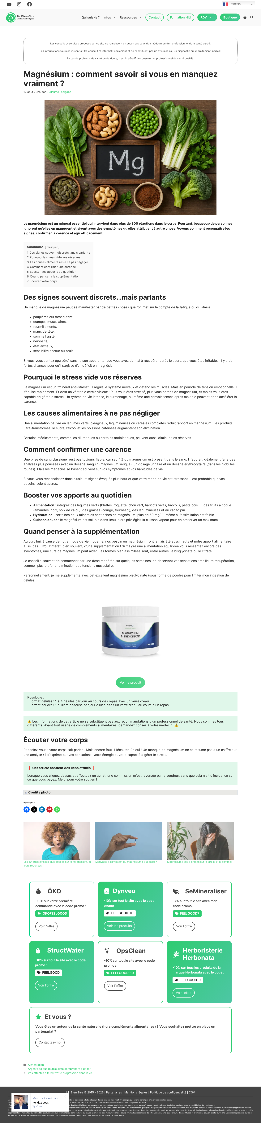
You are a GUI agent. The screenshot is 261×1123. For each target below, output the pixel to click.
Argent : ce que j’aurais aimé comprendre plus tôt (59, 1068)
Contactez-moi (50, 1042)
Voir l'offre (46, 926)
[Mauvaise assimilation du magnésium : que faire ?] (129, 841)
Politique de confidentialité (168, 1092)
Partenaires (114, 1092)
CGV (192, 1092)
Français (234, 4)
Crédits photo (39, 792)
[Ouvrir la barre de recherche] (251, 17)
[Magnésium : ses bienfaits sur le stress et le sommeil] (201, 841)
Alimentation (36, 1064)
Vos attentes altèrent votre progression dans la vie (60, 1073)
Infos (107, 17)
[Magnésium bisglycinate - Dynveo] (130, 631)
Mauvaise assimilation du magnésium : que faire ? (126, 861)
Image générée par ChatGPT (48, 792)
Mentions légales (136, 1092)
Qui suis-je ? (91, 17)
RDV (204, 17)
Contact (154, 17)
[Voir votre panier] (245, 17)
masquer (52, 247)
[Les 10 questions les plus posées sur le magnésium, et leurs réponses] (58, 841)
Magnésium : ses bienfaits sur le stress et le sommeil (199, 861)
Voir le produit (130, 682)
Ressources (128, 17)
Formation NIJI (180, 17)
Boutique (230, 17)
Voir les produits (119, 926)
